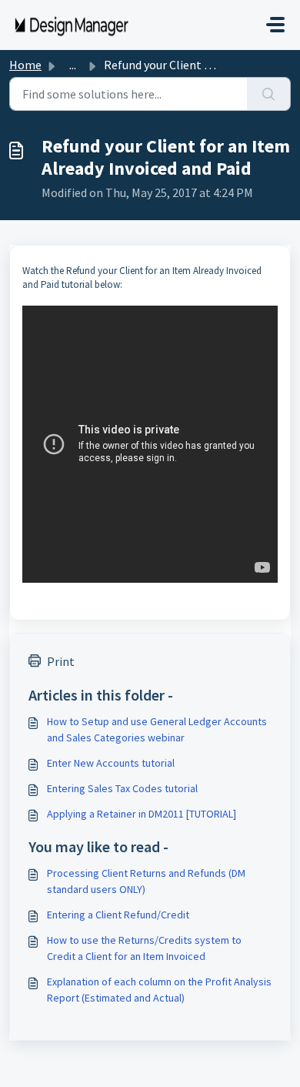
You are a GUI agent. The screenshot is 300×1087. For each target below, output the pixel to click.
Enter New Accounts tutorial (111, 763)
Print (61, 661)
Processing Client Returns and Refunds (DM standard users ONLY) (146, 881)
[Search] (269, 94)
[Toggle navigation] (275, 24)
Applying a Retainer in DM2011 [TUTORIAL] (141, 814)
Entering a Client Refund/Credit (118, 914)
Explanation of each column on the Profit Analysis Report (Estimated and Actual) (159, 990)
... (72, 64)
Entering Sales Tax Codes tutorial (122, 788)
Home (25, 64)
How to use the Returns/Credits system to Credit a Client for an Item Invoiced (144, 948)
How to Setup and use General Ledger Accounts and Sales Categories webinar (157, 729)
